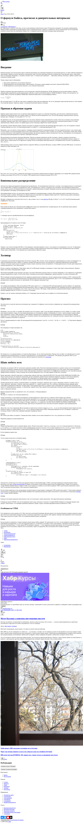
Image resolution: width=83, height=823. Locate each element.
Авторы (6, 788)
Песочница (7, 789)
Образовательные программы (12, 812)
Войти (5, 775)
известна (45, 199)
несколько (48, 357)
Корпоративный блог (10, 808)
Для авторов (7, 796)
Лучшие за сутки (5, 766)
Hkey (2, 14)
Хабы (5, 785)
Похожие (13, 766)
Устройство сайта (9, 795)
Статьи (6, 782)
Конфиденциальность (10, 802)
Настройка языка (5, 820)
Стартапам (7, 814)
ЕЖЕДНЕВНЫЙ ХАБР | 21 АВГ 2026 (11, 610)
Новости (6, 783)
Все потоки (6, 1)
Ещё (5, 759)
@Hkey (3, 563)
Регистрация (7, 776)
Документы (7, 799)
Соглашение (7, 801)
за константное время (19, 484)
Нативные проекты (9, 811)
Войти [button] (2, 10)
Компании (7, 786)
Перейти (3, 606)
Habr (9, 821)
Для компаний (8, 798)
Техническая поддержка (17, 820)
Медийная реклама (9, 809)
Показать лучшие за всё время (9, 769)
